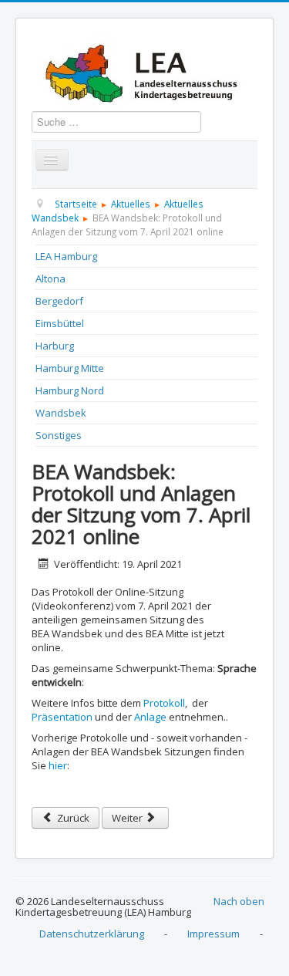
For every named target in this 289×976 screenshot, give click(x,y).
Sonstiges (58, 435)
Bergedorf (59, 301)
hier (58, 765)
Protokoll (164, 703)
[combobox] (116, 122)
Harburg (54, 346)
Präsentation (62, 717)
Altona (50, 278)
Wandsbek (60, 413)
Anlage (150, 717)
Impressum (213, 933)
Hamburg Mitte (69, 368)
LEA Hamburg (66, 256)
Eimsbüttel (59, 323)
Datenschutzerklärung (91, 933)
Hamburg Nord (69, 390)
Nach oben (238, 901)
